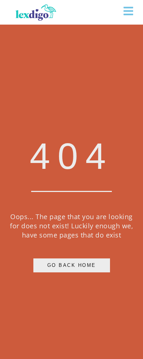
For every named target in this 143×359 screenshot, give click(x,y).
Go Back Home (71, 265)
